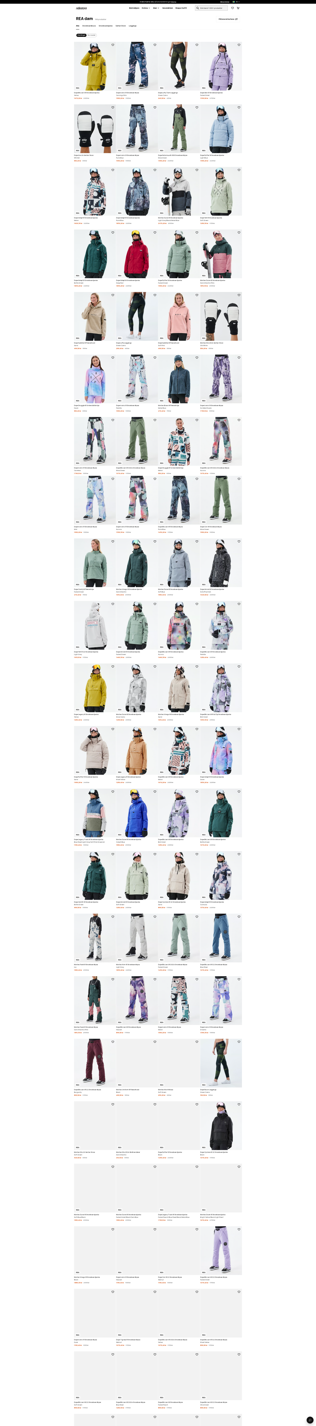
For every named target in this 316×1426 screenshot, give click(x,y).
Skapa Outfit (181, 8)
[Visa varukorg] (238, 8)
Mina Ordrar (224, 2)
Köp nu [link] (173, 2)
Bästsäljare (134, 8)
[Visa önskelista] (232, 8)
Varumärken (167, 8)
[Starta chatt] (310, 1420)
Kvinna (145, 8)
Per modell (91, 35)
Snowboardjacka (105, 26)
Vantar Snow (121, 26)
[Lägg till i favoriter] (113, 45)
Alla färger (81, 35)
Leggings (133, 26)
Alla (77, 26)
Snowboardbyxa (89, 26)
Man (155, 8)
